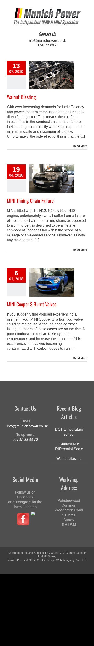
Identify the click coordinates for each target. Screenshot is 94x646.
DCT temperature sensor (69, 431)
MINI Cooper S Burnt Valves (31, 304)
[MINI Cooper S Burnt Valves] (51, 282)
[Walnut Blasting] (51, 75)
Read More (80, 146)
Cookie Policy (45, 560)
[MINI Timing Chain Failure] (51, 178)
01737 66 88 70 (47, 45)
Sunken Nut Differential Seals (69, 446)
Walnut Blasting (21, 96)
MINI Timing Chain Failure (30, 200)
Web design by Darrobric (71, 560)
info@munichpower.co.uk (47, 40)
